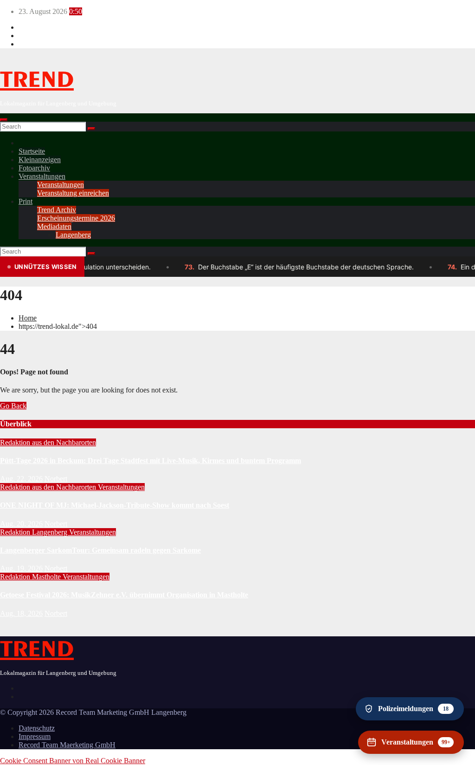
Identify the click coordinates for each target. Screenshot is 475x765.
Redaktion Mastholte (31, 577)
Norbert (56, 479)
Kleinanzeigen (40, 159)
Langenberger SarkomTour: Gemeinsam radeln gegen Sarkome (100, 550)
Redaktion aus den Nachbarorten (48, 442)
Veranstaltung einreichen (73, 193)
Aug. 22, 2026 (21, 479)
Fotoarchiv (34, 168)
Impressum (35, 736)
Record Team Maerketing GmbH (67, 745)
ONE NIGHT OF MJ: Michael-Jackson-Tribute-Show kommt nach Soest (114, 505)
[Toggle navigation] (3, 119)
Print (25, 201)
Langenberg (73, 235)
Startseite (32, 151)
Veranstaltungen (42, 176)
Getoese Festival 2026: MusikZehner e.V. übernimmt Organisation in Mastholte (124, 595)
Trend (37, 80)
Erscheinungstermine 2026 (76, 218)
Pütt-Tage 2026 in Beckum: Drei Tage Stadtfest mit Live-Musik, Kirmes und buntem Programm (150, 460)
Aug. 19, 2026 (21, 568)
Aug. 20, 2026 (21, 524)
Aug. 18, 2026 (21, 613)
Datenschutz (37, 728)
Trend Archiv (56, 210)
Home (28, 318)
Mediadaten (54, 226)
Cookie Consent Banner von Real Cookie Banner (72, 761)
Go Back (13, 406)
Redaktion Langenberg (34, 532)
